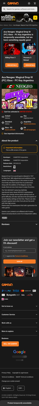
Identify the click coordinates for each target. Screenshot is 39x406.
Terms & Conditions (21, 256)
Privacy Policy (6, 373)
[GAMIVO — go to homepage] (13, 3)
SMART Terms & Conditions (24, 377)
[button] (19, 140)
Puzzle (4, 218)
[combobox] (19, 9)
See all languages (30, 130)
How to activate (10, 130)
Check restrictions (30, 124)
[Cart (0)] (34, 3)
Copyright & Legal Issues (20, 373)
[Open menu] (4, 3)
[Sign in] (29, 3)
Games (6, 25)
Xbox (10, 25)
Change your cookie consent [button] (11, 381)
